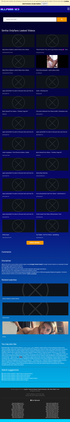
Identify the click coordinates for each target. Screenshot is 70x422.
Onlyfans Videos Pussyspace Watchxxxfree (32, 351)
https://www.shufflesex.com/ (18, 410)
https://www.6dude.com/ (17, 406)
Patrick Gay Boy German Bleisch (24, 363)
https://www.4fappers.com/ (18, 403)
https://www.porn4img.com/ (52, 416)
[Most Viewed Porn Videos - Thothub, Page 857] (18, 108)
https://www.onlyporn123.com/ (52, 411)
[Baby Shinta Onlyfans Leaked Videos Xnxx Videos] (18, 47)
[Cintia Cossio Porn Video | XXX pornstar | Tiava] (52, 211)
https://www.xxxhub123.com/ (18, 414)
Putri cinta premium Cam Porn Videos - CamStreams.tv (51, 193)
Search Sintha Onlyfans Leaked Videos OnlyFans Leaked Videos (20, 378)
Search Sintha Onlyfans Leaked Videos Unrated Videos (18, 373)
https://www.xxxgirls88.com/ (52, 403)
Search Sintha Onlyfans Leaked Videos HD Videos (16, 377)
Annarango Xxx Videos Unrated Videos (12, 358)
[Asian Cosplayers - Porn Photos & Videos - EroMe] (18, 149)
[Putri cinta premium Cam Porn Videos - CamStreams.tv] (52, 191)
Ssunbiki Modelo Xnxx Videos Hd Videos (13, 365)
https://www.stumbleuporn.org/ (52, 417)
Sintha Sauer (5, 234)
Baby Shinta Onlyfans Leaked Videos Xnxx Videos (15, 49)
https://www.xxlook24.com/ (17, 417)
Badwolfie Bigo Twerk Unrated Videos (12, 347)
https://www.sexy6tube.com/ (52, 404)
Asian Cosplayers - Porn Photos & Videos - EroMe (15, 152)
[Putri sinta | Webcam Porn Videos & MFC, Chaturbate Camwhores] (52, 108)
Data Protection (42, 389)
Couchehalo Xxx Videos (57, 363)
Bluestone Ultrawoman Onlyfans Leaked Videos (28, 352)
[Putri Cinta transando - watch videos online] (52, 67)
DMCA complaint (32, 273)
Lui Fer (46, 351)
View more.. (35, 243)
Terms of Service (33, 389)
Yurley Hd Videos (46, 352)
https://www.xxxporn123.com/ (17, 415)
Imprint (26, 389)
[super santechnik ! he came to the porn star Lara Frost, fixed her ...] (18, 88)
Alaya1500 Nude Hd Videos (59, 349)
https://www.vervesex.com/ (18, 411)
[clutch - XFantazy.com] (52, 88)
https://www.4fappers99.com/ (17, 404)
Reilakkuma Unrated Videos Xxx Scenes (57, 357)
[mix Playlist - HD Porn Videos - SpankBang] (52, 232)
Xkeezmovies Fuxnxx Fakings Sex (31, 349)
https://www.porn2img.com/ (52, 414)
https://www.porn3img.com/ (52, 415)
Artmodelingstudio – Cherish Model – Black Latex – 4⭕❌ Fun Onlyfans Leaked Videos (34, 356)
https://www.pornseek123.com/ (52, 406)
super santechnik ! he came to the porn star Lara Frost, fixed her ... (20, 91)
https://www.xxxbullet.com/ (18, 412)
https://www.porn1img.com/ (52, 412)
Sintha (4, 336)
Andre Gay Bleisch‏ (50, 355)
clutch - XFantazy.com (42, 91)
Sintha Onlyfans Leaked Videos (10, 298)
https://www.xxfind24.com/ (17, 416)
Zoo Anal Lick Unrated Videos (42, 363)
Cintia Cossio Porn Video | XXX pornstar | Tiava (48, 214)
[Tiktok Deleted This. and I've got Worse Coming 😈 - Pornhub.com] (52, 47)
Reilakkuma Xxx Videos (18, 360)
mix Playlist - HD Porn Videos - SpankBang (47, 234)
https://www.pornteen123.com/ (52, 409)
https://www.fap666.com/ (17, 408)
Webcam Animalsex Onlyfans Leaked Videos (49, 361)
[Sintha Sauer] (18, 232)
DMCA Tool (56, 389)
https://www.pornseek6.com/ (52, 408)
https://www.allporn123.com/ (52, 410)
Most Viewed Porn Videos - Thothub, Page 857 (15, 111)
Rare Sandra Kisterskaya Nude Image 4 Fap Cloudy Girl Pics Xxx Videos (25, 355)
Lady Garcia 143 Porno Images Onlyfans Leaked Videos (21, 361)
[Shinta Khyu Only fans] (52, 170)
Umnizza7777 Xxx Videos (8, 363)
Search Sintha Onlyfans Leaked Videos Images (15, 380)
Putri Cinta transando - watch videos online (47, 70)
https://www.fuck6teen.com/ (52, 405)
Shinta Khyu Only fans (42, 173)
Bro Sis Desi (42, 357)
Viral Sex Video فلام (46, 349)
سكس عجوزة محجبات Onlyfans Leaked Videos (35, 347)
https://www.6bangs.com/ (17, 405)
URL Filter (49, 389)
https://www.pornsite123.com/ (17, 409)
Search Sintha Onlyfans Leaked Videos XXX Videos (16, 375)
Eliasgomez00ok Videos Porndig (10, 351)
